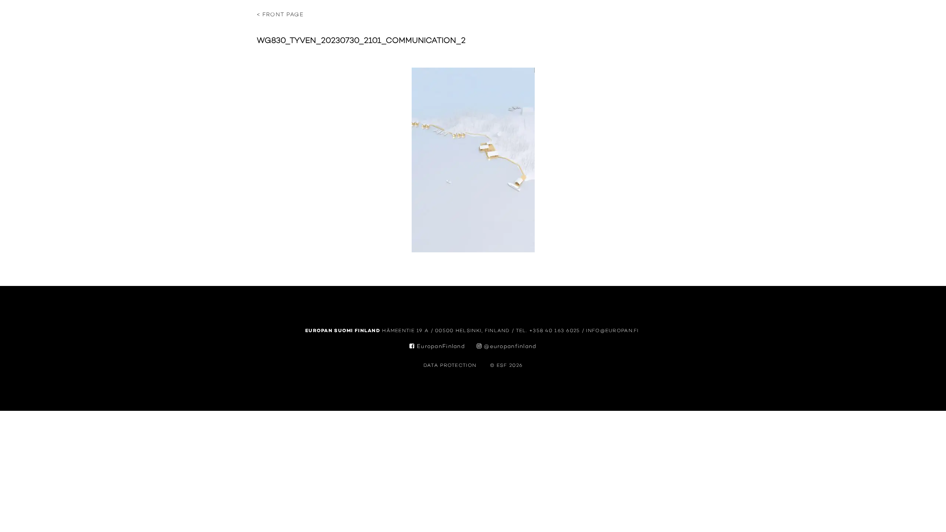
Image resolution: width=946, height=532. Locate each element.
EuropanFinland (440, 346)
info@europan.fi (613, 330)
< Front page (280, 15)
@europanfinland (509, 346)
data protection (449, 365)
